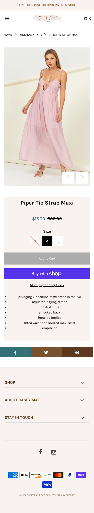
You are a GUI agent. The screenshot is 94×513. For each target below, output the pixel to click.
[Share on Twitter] (46, 352)
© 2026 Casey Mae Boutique (34, 495)
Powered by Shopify (63, 495)
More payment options (47, 285)
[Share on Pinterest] (77, 352)
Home (8, 34)
